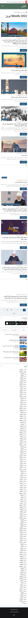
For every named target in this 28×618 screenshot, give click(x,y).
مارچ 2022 (23, 477)
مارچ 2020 (23, 526)
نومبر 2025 (23, 388)
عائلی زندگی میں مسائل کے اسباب (19, 70)
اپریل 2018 (23, 573)
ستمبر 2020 (23, 514)
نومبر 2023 (23, 437)
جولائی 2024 (22, 420)
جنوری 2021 (22, 506)
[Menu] (2, 6)
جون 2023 (23, 447)
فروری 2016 (23, 599)
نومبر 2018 (23, 558)
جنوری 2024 (22, 433)
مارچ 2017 (23, 587)
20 (7, 310)
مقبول (24, 330)
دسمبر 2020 (23, 508)
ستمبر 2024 (23, 416)
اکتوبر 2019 (23, 536)
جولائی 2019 (22, 542)
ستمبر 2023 (23, 441)
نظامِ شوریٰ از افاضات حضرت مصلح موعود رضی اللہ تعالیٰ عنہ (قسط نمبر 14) (14, 125)
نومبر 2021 (23, 485)
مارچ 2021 (23, 502)
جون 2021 (23, 496)
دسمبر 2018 (23, 556)
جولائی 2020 (22, 518)
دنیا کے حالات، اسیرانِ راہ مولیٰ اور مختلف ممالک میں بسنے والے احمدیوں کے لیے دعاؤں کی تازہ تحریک (14, 269)
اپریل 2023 (23, 451)
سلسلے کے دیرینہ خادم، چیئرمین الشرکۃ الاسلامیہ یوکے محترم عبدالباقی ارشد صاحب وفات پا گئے (15, 297)
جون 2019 (23, 544)
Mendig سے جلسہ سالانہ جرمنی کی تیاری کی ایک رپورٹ (10, 346)
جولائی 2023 (22, 445)
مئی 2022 (23, 473)
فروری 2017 (23, 589)
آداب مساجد (24, 155)
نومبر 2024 (23, 412)
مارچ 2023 (23, 453)
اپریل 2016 (23, 595)
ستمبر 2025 (23, 392)
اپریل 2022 (23, 475)
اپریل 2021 (23, 500)
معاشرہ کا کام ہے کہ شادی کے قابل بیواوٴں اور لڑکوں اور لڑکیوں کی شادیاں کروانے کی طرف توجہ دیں (14, 210)
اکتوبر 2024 (23, 414)
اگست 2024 (23, 418)
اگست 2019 (23, 540)
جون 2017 (23, 581)
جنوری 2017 (22, 591)
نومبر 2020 (23, 510)
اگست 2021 (23, 491)
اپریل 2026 (23, 378)
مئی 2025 (23, 400)
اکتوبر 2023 (23, 439)
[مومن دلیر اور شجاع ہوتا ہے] (23, 341)
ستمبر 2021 (23, 489)
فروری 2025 (23, 406)
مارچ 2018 (23, 575)
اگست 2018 (23, 565)
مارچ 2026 (23, 380)
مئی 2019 (23, 546)
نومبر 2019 (23, 534)
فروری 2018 (23, 577)
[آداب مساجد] (14, 144)
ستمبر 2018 (23, 562)
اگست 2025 (23, 394)
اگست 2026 (23, 370)
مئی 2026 (23, 376)
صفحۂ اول (23, 12)
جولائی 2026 (22, 372)
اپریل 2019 (23, 548)
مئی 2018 (23, 571)
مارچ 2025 (23, 404)
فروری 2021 (23, 504)
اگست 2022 (23, 467)
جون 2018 (23, 569)
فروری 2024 (23, 431)
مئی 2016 (23, 593)
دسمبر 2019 (23, 532)
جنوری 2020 (22, 530)
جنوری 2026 (22, 384)
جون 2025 (23, 398)
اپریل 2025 (23, 402)
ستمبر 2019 (23, 538)
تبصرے (4, 330)
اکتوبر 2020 (23, 512)
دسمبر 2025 (23, 386)
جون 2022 (23, 471)
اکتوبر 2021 (23, 487)
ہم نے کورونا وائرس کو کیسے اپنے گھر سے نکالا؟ (10, 352)
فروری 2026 (23, 382)
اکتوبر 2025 (23, 390)
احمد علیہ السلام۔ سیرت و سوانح (19, 97)
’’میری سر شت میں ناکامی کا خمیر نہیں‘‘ (11, 334)
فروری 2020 (23, 528)
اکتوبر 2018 (23, 560)
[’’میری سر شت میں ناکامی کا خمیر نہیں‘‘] (23, 336)
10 (11, 310)
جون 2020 (23, 520)
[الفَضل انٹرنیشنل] (23, 6)
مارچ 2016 (23, 597)
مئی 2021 (23, 498)
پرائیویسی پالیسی (14, 612)
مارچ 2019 (23, 550)
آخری (14, 313)
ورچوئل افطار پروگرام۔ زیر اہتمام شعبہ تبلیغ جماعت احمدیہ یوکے (14, 238)
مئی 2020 (23, 522)
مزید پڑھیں (23, 50)
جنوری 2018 (22, 579)
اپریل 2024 (23, 427)
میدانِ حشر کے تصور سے (21, 182)
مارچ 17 (24, 603)
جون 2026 (23, 374)
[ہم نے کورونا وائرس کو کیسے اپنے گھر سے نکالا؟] (23, 353)
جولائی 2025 (22, 396)
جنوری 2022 (22, 481)
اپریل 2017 (23, 585)
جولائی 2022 (22, 469)
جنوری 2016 (22, 601)
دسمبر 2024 (23, 410)
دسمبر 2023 (23, 435)
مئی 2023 (23, 449)
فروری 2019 (23, 552)
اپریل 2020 (23, 524)
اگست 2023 (23, 443)
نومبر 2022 (23, 461)
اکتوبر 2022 (23, 463)
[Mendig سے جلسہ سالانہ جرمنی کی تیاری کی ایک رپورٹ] (23, 347)
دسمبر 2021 (23, 483)
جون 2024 (23, 422)
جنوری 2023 (22, 457)
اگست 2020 (23, 516)
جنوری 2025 (22, 408)
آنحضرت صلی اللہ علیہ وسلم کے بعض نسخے (11, 357)
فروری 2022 (23, 479)
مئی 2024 (23, 425)
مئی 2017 (23, 583)
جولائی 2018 (22, 567)
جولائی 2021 (22, 493)
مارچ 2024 (23, 429)
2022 (18, 12)
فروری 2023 (23, 455)
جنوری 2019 (22, 554)
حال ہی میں (14, 330)
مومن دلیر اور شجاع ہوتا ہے (13, 340)
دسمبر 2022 (23, 459)
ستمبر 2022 (23, 465)
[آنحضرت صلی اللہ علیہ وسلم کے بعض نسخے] (23, 359)
